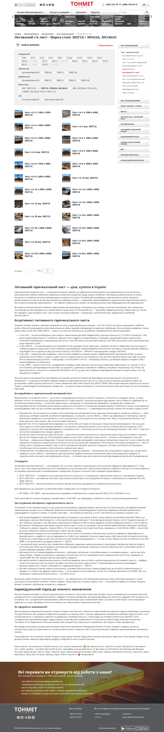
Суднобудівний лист (130, 89)
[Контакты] (103, 4)
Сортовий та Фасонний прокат (130, 130)
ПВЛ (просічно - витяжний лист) (132, 118)
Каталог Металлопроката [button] (30, 12)
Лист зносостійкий (130, 86)
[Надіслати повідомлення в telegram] (47, 5)
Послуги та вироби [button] (60, 12)
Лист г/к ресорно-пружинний (134, 62)
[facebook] (50, 5)
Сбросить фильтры (105, 45)
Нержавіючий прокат (130, 155)
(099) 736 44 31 (130, 4)
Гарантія (95, 12)
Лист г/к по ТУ (128, 59)
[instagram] (53, 5)
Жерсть (124, 112)
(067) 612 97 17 (113, 4)
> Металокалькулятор (107, 728)
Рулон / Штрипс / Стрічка (131, 106)
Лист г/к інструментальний (133, 79)
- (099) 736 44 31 (75, 717)
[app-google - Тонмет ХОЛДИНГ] (20, 5)
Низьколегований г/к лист (133, 76)
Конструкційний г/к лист (132, 66)
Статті (98, 717)
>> (50, 271)
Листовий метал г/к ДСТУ (132, 56)
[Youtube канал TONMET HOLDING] (44, 5)
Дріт (122, 149)
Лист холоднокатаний (130, 101)
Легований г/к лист (131, 72)
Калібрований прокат (130, 137)
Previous (13, 16)
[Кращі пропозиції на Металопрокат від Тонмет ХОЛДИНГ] (82, 5)
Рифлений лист (128, 69)
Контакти (81, 12)
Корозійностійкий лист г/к (133, 82)
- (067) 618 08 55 (75, 714)
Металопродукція (103, 714)
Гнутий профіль (127, 124)
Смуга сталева (128, 92)
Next (151, 16)
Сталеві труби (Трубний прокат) (130, 143)
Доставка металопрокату (133, 717)
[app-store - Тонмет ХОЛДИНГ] (30, 5)
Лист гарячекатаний (129, 46)
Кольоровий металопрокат (132, 160)
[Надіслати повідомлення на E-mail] (41, 5)
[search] (146, 12)
